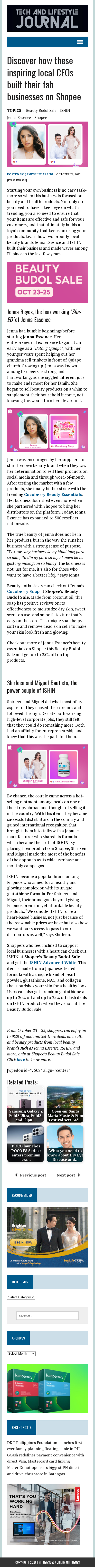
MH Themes (73, 1562)
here (21, 1059)
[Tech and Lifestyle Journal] (47, 18)
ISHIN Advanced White (52, 962)
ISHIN (65, 110)
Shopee (41, 117)
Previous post (33, 1175)
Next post (66, 1175)
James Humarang (39, 174)
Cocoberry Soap (23, 591)
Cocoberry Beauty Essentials (53, 494)
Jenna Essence (19, 117)
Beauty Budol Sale (41, 110)
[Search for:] (47, 1315)
